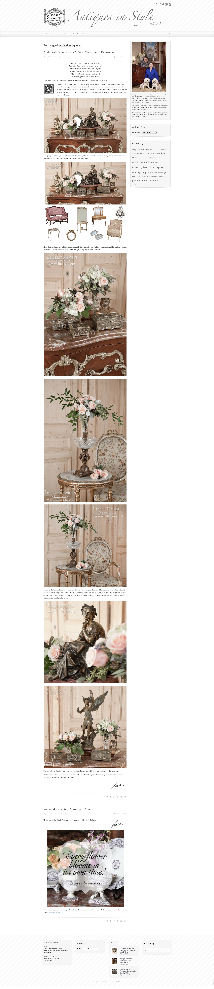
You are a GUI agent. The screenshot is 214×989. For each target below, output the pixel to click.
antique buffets (144, 153)
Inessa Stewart (64, 57)
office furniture (159, 176)
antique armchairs (138, 150)
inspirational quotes (148, 176)
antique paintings (141, 161)
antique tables (154, 162)
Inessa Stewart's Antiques (51, 942)
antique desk (153, 158)
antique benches (156, 149)
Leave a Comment (121, 57)
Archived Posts (137, 132)
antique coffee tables (143, 158)
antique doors (161, 158)
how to (139, 176)
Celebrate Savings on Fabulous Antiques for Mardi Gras (127, 950)
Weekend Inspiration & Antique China (67, 809)
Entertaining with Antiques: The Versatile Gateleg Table (128, 971)
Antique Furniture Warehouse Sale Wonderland (126, 960)
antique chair (154, 153)
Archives (80, 949)
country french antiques (147, 167)
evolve (94, 981)
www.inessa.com (65, 775)
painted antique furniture (145, 180)
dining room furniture (156, 173)
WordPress (118, 981)
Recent (113, 943)
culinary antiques (140, 172)
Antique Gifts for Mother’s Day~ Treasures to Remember (79, 52)
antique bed (148, 150)
